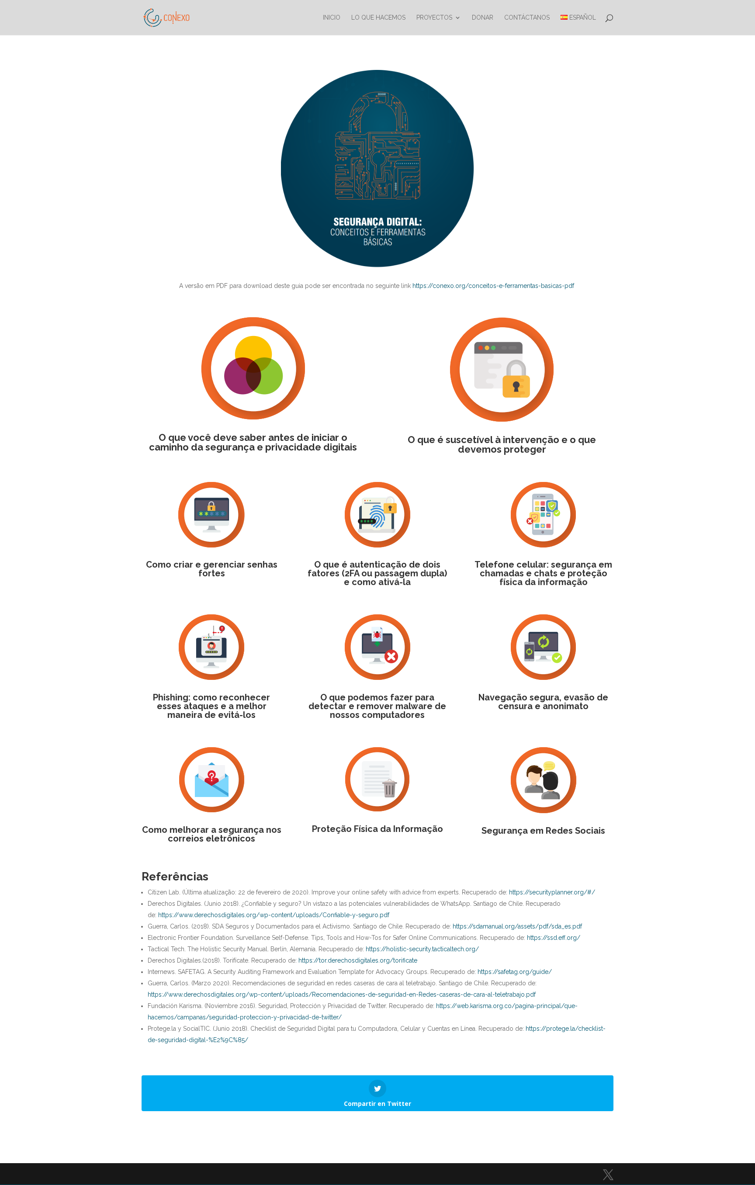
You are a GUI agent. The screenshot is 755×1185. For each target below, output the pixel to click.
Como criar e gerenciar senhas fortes (211, 569)
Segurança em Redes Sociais (543, 830)
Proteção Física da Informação (377, 829)
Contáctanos (527, 17)
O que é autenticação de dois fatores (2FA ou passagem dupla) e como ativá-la (377, 573)
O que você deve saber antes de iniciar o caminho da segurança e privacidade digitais (253, 442)
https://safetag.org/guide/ (515, 971)
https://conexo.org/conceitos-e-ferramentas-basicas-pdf (493, 285)
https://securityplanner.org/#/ (552, 892)
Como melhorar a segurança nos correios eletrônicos (211, 834)
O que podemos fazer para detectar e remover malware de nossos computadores (377, 706)
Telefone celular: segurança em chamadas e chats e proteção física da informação (543, 573)
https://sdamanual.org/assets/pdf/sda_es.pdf (517, 926)
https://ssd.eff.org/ (553, 937)
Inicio (331, 17)
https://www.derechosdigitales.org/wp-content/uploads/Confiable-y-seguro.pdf (272, 914)
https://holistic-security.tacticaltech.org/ (421, 949)
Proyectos (434, 17)
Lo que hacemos (378, 17)
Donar (482, 17)
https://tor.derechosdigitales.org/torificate (357, 960)
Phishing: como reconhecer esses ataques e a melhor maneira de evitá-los (211, 706)
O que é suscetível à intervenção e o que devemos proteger (502, 444)
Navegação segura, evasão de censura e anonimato (543, 701)
